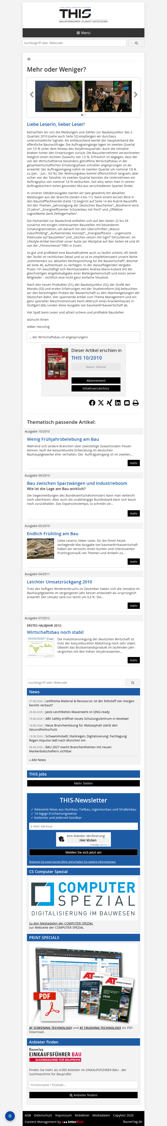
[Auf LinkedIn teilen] (118, 404)
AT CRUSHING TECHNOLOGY (100, 1028)
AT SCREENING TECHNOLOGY (50, 1028)
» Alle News (37, 760)
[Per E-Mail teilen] (127, 402)
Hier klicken (88, 840)
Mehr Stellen (83, 783)
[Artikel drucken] (135, 402)
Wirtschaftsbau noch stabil (55, 632)
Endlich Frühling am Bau (52, 534)
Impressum (63, 1115)
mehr (134, 463)
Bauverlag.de (132, 1121)
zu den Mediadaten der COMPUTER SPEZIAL (61, 923)
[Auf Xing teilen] (109, 404)
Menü (85, 32)
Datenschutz (43, 1115)
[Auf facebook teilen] (92, 404)
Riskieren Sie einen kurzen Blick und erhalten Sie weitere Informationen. (72, 861)
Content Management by (43, 1122)
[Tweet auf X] (101, 404)
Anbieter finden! (85, 1095)
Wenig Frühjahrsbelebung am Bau (63, 439)
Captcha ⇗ (99, 845)
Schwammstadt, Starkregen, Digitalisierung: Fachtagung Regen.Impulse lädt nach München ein (78, 738)
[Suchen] (136, 43)
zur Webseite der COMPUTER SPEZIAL (56, 927)
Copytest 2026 (123, 1115)
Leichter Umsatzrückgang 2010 (59, 582)
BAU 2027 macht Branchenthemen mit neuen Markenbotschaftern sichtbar (70, 749)
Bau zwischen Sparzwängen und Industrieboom (77, 483)
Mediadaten (101, 1115)
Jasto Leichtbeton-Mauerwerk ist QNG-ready (69, 712)
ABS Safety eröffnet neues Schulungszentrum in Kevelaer (79, 719)
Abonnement (96, 380)
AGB (28, 1115)
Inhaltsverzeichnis (96, 388)
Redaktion (82, 1115)
